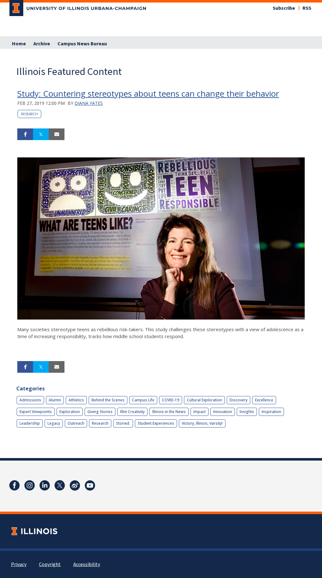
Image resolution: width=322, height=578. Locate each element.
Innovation (222, 411)
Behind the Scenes (108, 400)
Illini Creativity (132, 411)
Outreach (76, 423)
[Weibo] (75, 485)
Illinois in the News (169, 411)
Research (29, 114)
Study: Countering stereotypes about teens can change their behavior (148, 93)
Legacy (53, 423)
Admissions (30, 400)
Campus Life (143, 400)
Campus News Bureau (82, 43)
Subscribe (284, 8)
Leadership (29, 423)
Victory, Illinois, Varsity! (202, 423)
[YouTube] (90, 485)
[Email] (56, 134)
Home (19, 43)
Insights (247, 411)
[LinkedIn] (45, 485)
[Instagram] (29, 485)
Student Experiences (156, 423)
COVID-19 (170, 400)
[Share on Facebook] (25, 134)
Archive (41, 43)
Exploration (69, 411)
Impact (199, 411)
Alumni (55, 400)
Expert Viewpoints (35, 411)
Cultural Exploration (204, 400)
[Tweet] (41, 134)
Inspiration (271, 411)
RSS (307, 8)
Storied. (123, 423)
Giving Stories (100, 411)
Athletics (76, 400)
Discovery (238, 400)
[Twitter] (60, 485)
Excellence (264, 400)
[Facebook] (14, 485)
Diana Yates (89, 103)
